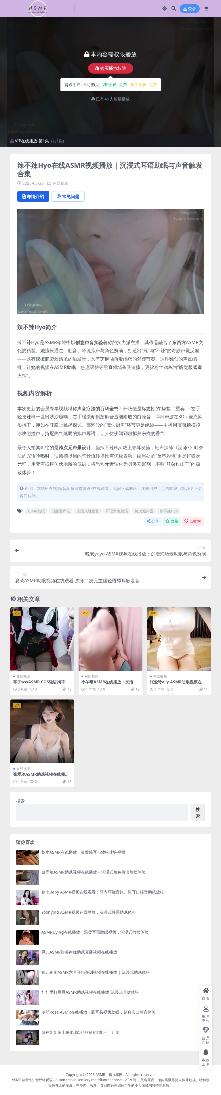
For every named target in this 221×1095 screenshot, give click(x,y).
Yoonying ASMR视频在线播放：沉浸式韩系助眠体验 (88, 912)
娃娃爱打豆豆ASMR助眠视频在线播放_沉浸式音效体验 (90, 992)
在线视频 (60, 183)
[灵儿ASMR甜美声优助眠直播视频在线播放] (27, 957)
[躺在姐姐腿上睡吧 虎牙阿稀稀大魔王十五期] (27, 1037)
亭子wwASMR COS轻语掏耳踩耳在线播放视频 (41, 684)
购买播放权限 (113, 68)
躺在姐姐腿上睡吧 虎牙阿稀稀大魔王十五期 (80, 1032)
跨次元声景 (144, 511)
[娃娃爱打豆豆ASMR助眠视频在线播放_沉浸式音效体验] (27, 997)
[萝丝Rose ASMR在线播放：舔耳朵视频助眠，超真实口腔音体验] (27, 1017)
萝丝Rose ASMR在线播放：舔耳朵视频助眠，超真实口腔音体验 (98, 1012)
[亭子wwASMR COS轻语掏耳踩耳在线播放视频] (42, 639)
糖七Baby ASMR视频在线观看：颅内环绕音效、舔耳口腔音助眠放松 (102, 892)
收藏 (174, 521)
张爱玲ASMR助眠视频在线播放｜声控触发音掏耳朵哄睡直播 (41, 776)
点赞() (195, 521)
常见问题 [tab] (70, 196)
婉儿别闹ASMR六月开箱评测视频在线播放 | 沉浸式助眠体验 (95, 972)
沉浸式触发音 (88, 511)
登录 (192, 9)
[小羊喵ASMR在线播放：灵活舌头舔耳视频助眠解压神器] (110, 639)
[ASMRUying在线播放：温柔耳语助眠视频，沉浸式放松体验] (27, 937)
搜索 (20, 801)
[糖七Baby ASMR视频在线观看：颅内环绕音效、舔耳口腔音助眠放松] (27, 897)
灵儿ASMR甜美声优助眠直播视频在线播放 (79, 952)
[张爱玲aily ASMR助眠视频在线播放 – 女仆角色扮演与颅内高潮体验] (179, 639)
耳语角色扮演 (117, 511)
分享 (155, 521)
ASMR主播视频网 (109, 1074)
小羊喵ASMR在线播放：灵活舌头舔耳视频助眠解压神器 (109, 684)
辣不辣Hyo (169, 511)
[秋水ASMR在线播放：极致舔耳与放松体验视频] (27, 857)
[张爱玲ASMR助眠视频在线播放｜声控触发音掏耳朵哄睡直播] (42, 731)
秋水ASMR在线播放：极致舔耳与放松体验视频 (83, 852)
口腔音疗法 (61, 511)
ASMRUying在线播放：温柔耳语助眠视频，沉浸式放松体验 (94, 932)
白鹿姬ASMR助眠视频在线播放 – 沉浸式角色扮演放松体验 (93, 872)
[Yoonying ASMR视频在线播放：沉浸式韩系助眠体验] (27, 917)
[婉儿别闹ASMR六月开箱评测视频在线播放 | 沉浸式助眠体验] (27, 977)
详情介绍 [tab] (35, 196)
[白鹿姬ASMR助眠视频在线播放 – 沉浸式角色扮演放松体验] (27, 877)
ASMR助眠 (36, 511)
